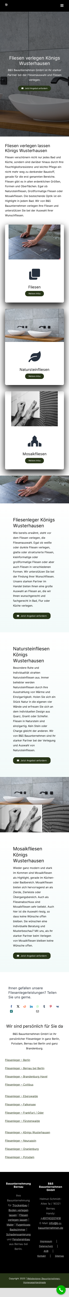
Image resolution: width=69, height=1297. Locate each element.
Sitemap (59, 1255)
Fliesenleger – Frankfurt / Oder (24, 1112)
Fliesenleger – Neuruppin (20, 1140)
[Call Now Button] (61, 1289)
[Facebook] (11, 1006)
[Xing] (11, 1011)
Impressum (46, 1241)
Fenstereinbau (21, 1239)
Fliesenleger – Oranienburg (22, 1149)
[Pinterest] (51, 1006)
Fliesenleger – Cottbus (19, 1084)
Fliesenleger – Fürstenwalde (22, 1121)
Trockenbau (19, 1205)
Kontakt (41, 1255)
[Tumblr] (44, 1006)
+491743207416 (51, 1218)
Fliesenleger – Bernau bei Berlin (24, 1068)
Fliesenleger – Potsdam (19, 1157)
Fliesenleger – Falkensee (20, 1104)
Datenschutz (46, 1246)
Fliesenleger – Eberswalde (21, 1096)
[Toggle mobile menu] (62, 5)
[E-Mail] (37, 1011)
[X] (18, 1006)
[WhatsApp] (38, 1006)
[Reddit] (25, 1006)
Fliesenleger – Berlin (17, 1060)
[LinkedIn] (31, 1006)
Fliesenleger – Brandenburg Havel (26, 1076)
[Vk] (57, 1006)
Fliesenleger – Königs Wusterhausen (27, 1132)
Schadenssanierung (18, 1234)
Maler (10, 1224)
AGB (46, 1251)
